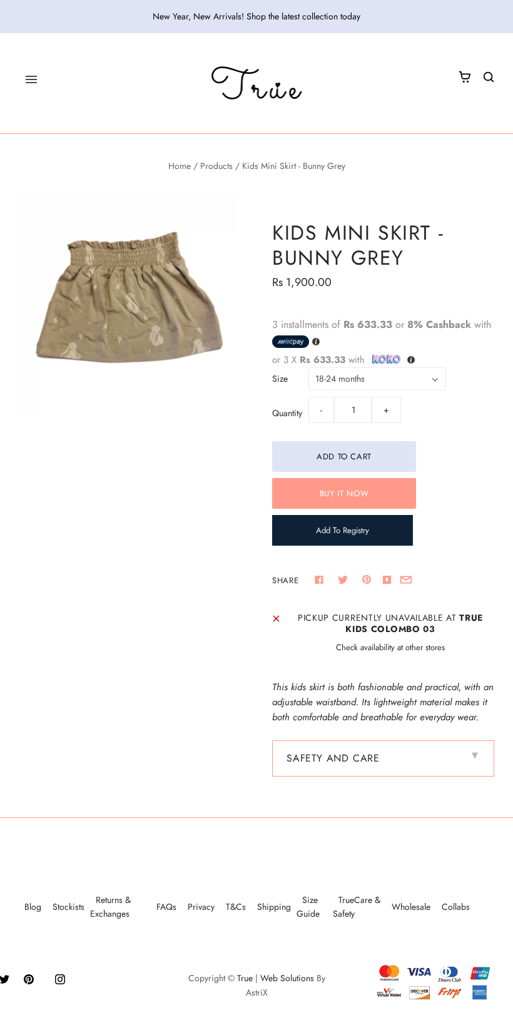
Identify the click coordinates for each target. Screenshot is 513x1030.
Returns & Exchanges (110, 907)
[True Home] (256, 83)
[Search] (488, 77)
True (245, 978)
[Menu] (31, 79)
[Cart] (465, 77)
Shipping (274, 906)
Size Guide (308, 907)
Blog (32, 906)
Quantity (287, 413)
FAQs (166, 906)
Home (179, 166)
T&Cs (236, 906)
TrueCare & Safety (356, 907)
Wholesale (411, 906)
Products (216, 166)
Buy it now (344, 493)
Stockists (68, 906)
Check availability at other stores (390, 647)
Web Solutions (287, 978)
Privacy (201, 906)
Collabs (456, 906)
